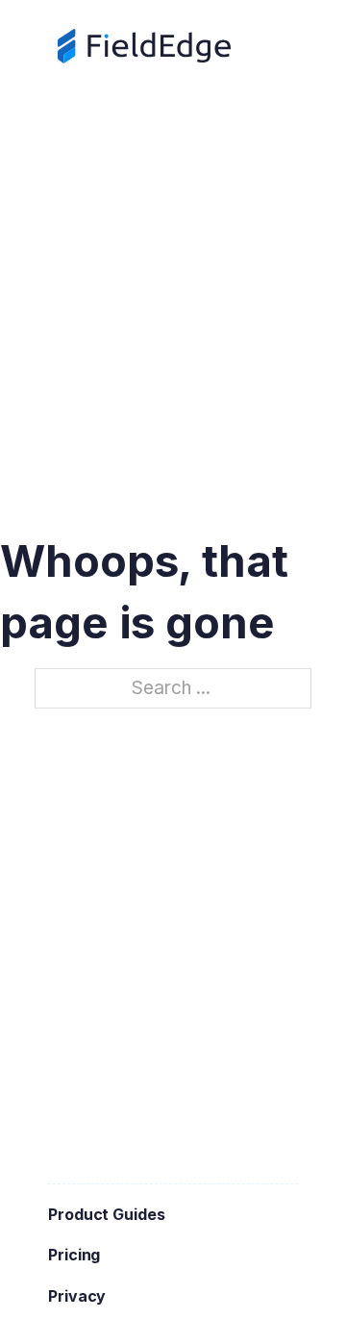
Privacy (77, 1296)
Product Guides (106, 1214)
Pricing (74, 1254)
